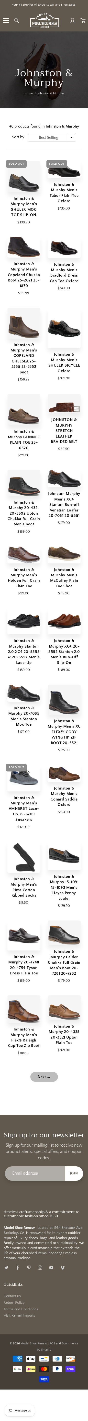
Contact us (12, 1296)
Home (28, 93)
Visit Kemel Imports (19, 1316)
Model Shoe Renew (34, 1343)
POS (52, 1343)
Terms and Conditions (21, 1309)
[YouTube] (51, 1267)
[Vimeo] (62, 1267)
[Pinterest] (28, 1267)
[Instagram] (40, 1267)
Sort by (18, 137)
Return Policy (14, 1303)
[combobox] (52, 137)
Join (74, 1173)
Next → (44, 1077)
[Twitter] (6, 1267)
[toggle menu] (5, 20)
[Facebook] (17, 1267)
